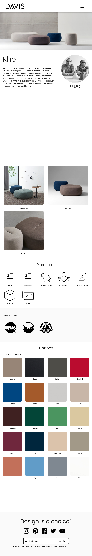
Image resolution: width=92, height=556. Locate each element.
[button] (82, 6)
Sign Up (61, 541)
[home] (42, 6)
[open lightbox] (24, 185)
